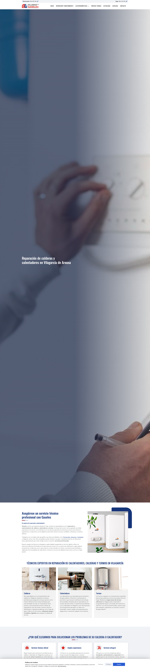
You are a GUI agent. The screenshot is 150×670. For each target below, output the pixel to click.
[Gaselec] (30, 6)
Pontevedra (66, 537)
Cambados (80, 537)
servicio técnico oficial (47, 658)
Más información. (62, 666)
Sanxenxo (74, 537)
